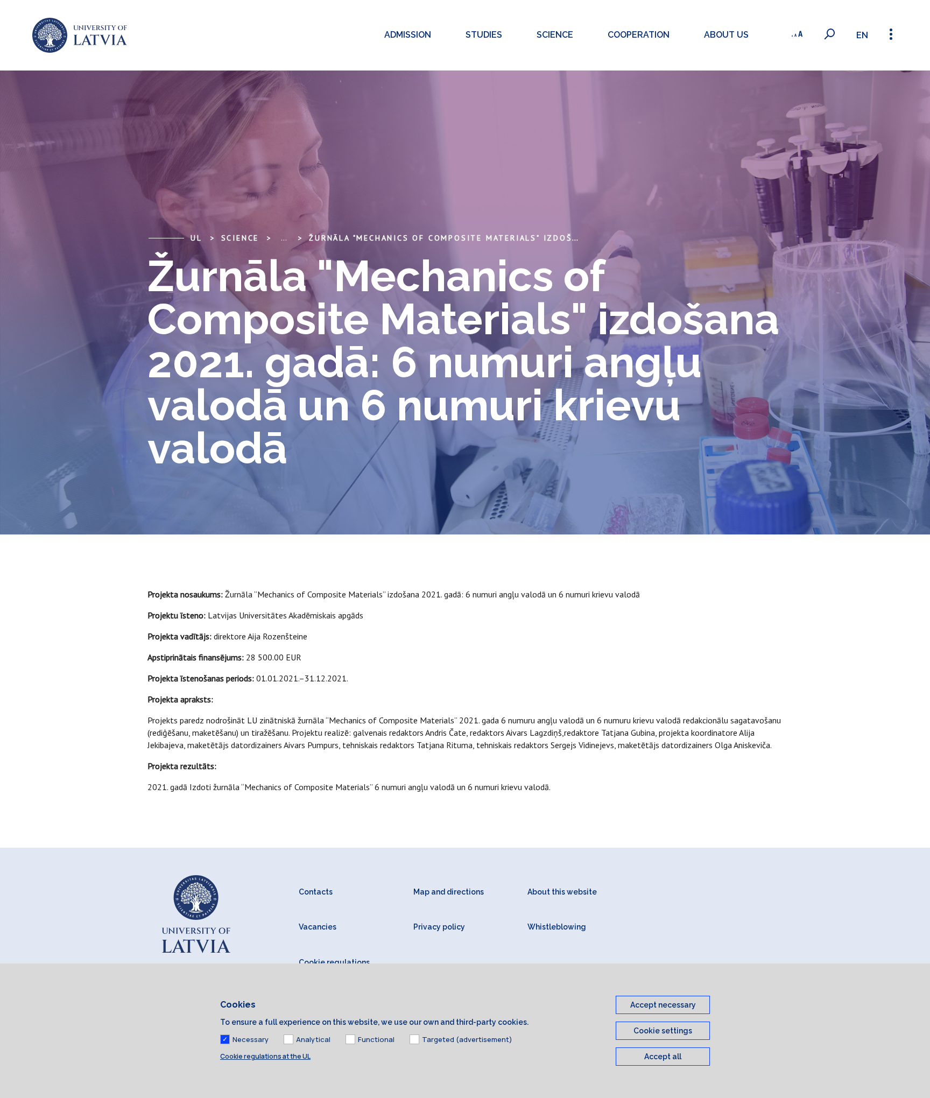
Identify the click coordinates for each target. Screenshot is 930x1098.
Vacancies (317, 927)
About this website (562, 892)
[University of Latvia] (79, 35)
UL (196, 238)
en (862, 35)
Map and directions (448, 892)
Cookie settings (662, 1030)
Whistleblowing (556, 927)
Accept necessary (663, 1005)
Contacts (316, 892)
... (284, 238)
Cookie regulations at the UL (265, 1056)
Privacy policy (439, 927)
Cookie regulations (334, 962)
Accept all (662, 1056)
